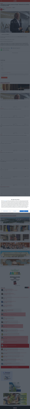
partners (5, 200)
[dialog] (15, 204)
